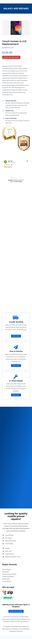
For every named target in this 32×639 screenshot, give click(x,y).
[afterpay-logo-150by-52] (7, 596)
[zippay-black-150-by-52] (7, 591)
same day (23, 329)
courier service (24, 621)
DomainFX (20, 631)
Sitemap (15, 629)
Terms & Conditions (24, 629)
